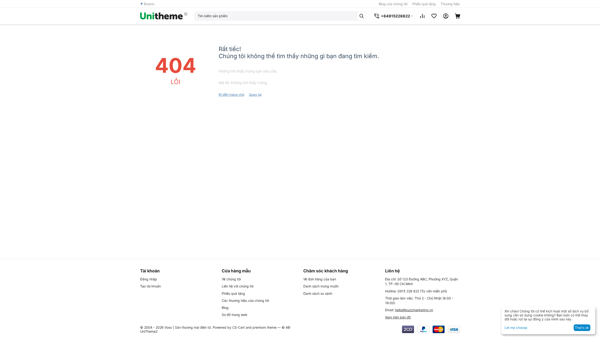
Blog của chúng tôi (393, 4)
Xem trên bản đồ (398, 317)
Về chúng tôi (231, 279)
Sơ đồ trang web (234, 315)
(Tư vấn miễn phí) (422, 291)
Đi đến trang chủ (231, 95)
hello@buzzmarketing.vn (414, 310)
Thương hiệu (450, 4)
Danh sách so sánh (317, 293)
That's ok (582, 328)
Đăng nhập (148, 279)
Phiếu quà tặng (424, 4)
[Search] (361, 16)
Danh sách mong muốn (321, 286)
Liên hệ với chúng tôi (237, 286)
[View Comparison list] (422, 16)
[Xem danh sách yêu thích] (434, 16)
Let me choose (516, 328)
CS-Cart (238, 327)
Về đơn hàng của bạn (319, 279)
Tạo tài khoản (150, 286)
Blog (225, 308)
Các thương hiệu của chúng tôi (245, 301)
